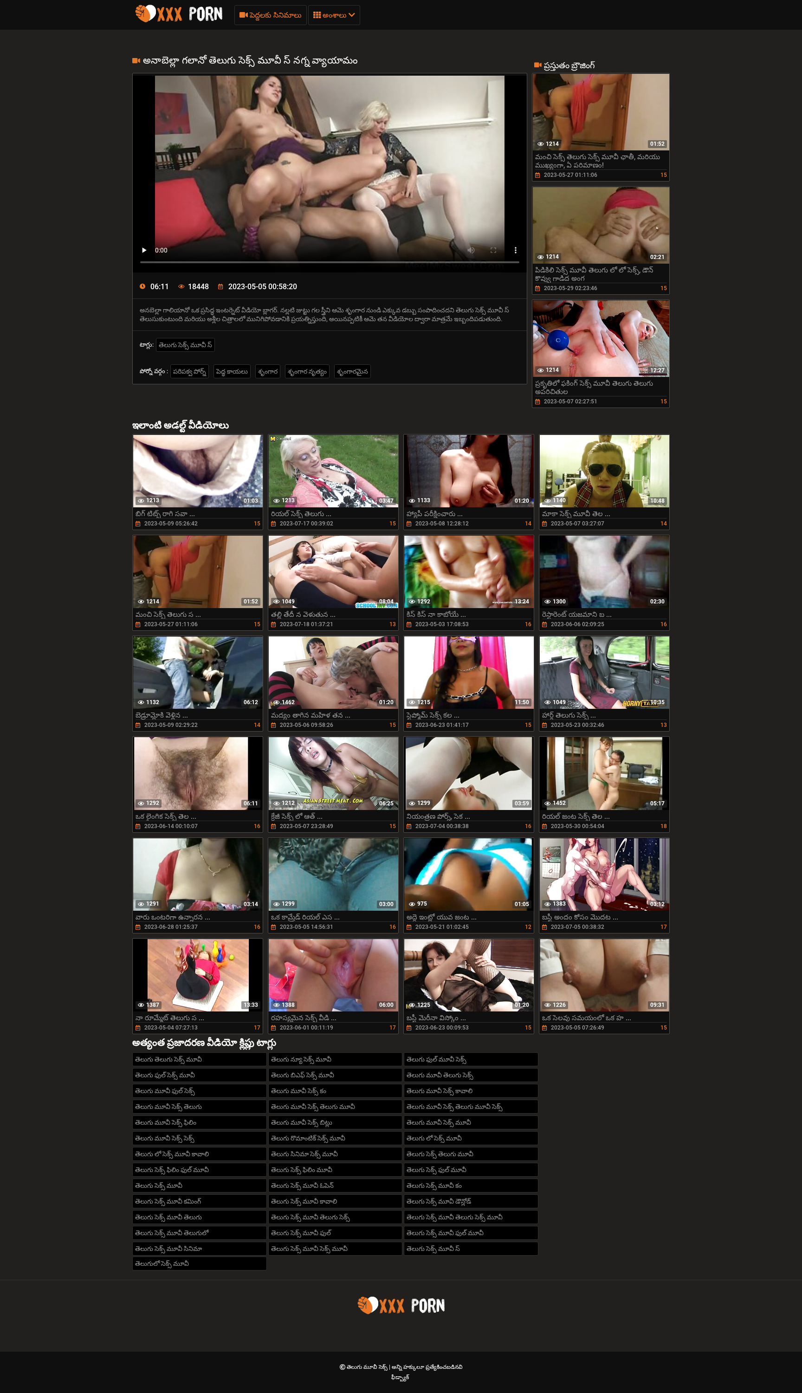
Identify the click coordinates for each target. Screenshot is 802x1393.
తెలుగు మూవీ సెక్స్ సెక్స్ (164, 1138)
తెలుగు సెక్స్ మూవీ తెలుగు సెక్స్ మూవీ (455, 1217)
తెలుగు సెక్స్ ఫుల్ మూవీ (436, 1169)
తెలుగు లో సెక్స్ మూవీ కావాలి (172, 1154)
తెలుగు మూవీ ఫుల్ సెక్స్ (165, 1091)
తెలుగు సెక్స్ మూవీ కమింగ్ (168, 1201)
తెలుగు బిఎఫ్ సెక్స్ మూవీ (302, 1075)
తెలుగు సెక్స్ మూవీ (158, 1185)
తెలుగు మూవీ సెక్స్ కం (298, 1091)
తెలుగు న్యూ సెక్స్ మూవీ (301, 1059)
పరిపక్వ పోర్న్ (189, 371)
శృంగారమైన (352, 371)
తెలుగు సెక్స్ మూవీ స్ (185, 345)
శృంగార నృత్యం (307, 371)
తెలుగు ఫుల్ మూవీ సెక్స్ (436, 1059)
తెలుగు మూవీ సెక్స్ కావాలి (439, 1091)
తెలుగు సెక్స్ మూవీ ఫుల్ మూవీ (445, 1233)
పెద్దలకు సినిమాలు (275, 15)
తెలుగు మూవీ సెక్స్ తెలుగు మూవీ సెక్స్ (455, 1106)
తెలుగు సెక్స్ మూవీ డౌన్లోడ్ (439, 1201)
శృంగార (268, 371)
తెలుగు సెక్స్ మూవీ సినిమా (168, 1248)
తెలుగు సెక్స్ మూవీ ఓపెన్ (302, 1185)
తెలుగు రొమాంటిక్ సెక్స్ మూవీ (308, 1138)
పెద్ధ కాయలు (232, 371)
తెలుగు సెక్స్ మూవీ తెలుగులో (171, 1233)
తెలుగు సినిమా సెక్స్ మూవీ (304, 1154)
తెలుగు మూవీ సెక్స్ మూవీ (439, 1122)
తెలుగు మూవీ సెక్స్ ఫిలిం (165, 1122)
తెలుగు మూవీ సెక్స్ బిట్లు (301, 1122)
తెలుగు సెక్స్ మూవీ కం (434, 1185)
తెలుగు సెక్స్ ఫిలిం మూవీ (301, 1169)
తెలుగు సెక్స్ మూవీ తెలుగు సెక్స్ (310, 1217)
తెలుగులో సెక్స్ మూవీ (162, 1263)
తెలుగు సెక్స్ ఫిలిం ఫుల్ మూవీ (172, 1169)
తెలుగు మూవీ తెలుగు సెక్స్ (440, 1075)
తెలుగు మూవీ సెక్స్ (368, 1367)
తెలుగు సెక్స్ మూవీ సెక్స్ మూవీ (309, 1248)
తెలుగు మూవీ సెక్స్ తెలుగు (168, 1106)
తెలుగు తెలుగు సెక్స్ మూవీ (168, 1059)
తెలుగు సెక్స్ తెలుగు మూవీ (440, 1154)
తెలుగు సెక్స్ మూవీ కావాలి (304, 1201)
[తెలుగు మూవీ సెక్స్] (178, 21)
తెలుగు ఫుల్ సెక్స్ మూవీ (165, 1075)
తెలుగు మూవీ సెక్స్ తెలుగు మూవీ (313, 1106)
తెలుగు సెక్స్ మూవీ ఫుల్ (301, 1233)
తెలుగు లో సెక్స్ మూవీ (434, 1138)
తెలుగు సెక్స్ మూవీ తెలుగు (168, 1217)
